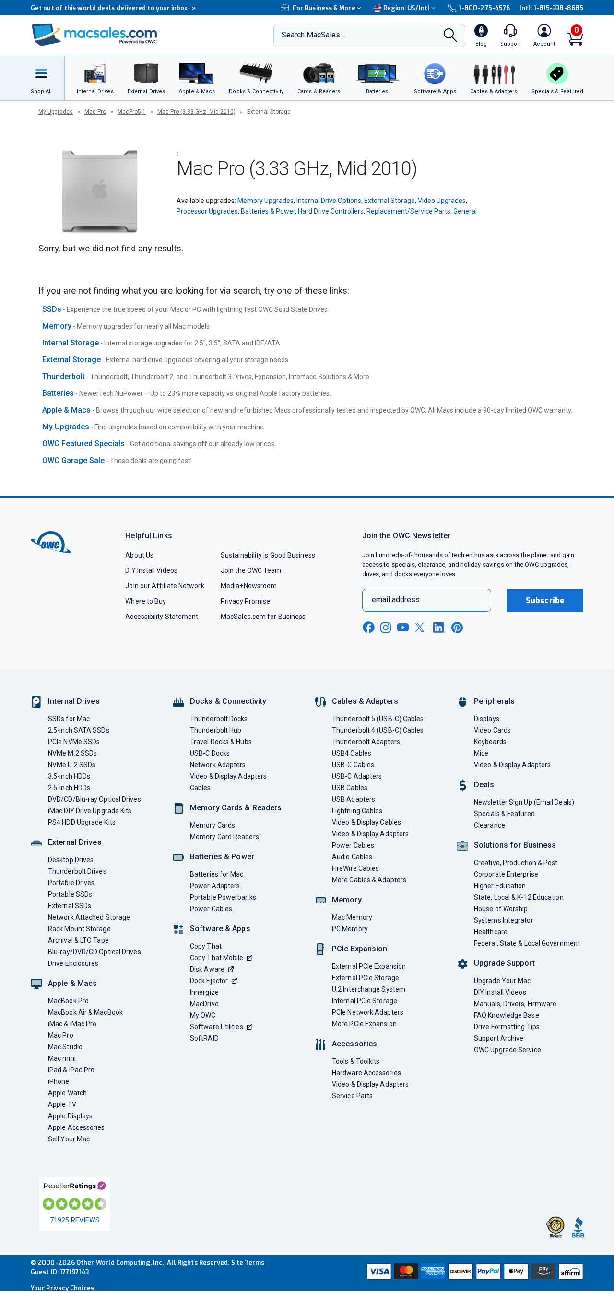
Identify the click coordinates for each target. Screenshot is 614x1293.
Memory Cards (212, 825)
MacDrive (204, 1004)
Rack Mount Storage (79, 929)
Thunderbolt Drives (77, 871)
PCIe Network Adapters (367, 1012)
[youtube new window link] (403, 627)
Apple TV (62, 1104)
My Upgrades (55, 111)
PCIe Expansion (360, 948)
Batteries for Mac (217, 874)
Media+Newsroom (249, 586)
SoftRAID (204, 1038)
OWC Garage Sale (73, 460)
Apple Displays (70, 1116)
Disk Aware (207, 969)
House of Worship (501, 909)
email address (396, 599)
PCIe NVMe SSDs (74, 742)
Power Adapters (215, 886)
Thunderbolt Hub (215, 730)
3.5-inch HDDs (69, 776)
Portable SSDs (70, 894)
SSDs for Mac (69, 719)
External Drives (75, 842)
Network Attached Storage (89, 917)
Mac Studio (65, 1047)
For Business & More (324, 8)
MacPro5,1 (132, 111)
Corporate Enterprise (506, 874)
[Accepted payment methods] (473, 1272)
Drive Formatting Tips (507, 1027)
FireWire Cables (355, 868)
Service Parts (352, 1096)
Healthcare (491, 932)
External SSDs (69, 906)
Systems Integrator (503, 920)
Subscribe (545, 600)
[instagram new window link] (385, 627)
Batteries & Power (268, 211)
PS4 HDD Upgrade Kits (82, 822)
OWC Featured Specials (83, 443)
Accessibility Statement (161, 616)
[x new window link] (421, 627)
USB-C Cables (353, 765)
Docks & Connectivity (228, 701)
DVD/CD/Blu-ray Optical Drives (94, 799)
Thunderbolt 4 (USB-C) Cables (378, 730)
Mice (481, 753)
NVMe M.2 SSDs (72, 753)
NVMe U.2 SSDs (71, 765)
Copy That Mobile (216, 957)
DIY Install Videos (151, 570)
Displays (486, 719)
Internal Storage (70, 342)
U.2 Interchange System (368, 989)
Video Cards (492, 730)
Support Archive (498, 1038)
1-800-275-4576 (484, 8)
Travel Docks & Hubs (221, 742)
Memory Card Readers (224, 837)
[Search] (450, 36)
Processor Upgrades (207, 211)
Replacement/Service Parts (408, 211)
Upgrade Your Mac (502, 981)
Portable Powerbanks (223, 897)
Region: (406, 8)
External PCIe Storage (365, 978)
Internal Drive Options (328, 200)
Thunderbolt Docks (219, 719)
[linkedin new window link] (439, 627)
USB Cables (349, 788)
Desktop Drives (71, 860)
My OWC (203, 1015)
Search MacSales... (313, 34)
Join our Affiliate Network (164, 586)
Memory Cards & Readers (236, 807)
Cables (200, 788)
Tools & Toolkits (355, 1061)
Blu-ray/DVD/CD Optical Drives (94, 952)
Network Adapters (218, 765)
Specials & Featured (504, 814)
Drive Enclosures (73, 963)
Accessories (354, 1043)
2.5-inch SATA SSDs (78, 730)
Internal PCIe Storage (364, 1001)
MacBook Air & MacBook (85, 1012)
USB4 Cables (351, 753)
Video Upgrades (442, 200)
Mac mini (62, 1058)
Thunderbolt (63, 376)
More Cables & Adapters (369, 880)
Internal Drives (74, 701)
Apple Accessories (76, 1127)
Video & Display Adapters (228, 776)
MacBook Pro (68, 1001)
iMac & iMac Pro (72, 1024)
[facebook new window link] (368, 627)
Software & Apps (220, 928)
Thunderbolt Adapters (366, 742)
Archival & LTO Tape (78, 940)
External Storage (389, 200)
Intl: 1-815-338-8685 (551, 8)
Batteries (58, 393)
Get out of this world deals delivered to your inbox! (113, 8)
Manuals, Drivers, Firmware (515, 1004)
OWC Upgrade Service (507, 1050)
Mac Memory (352, 917)
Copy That (206, 946)
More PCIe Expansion (364, 1024)
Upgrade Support (504, 963)
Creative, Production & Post (515, 862)
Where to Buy (145, 601)
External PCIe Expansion (369, 966)
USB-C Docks (210, 753)
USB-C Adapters (357, 776)
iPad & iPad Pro (71, 1070)
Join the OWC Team (251, 570)
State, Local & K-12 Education (519, 897)
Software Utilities (216, 1027)
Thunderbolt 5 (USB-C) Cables (378, 719)
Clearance (489, 825)
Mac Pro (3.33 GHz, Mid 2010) (196, 111)
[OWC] (94, 35)
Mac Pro (95, 111)
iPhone (59, 1081)
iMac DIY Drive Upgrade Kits (89, 811)
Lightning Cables (357, 811)
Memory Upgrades (265, 200)
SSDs (51, 309)
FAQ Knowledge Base (506, 1015)
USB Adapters (353, 799)
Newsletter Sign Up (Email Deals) (524, 802)
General (465, 211)
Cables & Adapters (365, 701)
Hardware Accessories (366, 1073)
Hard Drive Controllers (331, 211)
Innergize (204, 992)
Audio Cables (352, 857)
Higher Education (500, 886)
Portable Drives (71, 883)
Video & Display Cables (366, 822)
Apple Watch (67, 1093)
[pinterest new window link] (457, 627)
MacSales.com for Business (263, 616)
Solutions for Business (515, 845)
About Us (139, 555)
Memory (56, 326)
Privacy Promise (245, 601)
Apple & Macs (66, 410)
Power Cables (211, 909)
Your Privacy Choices (62, 1288)
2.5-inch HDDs (69, 788)
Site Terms (248, 1262)
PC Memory (350, 929)
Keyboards (490, 742)
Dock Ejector (209, 981)
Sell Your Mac (69, 1139)
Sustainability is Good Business (268, 555)
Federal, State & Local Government (527, 943)
